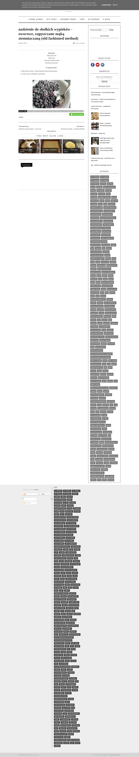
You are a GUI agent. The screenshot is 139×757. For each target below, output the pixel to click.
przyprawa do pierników (98, 401)
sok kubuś (94, 435)
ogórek (114, 364)
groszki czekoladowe (108, 272)
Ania (21, 43)
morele (105, 360)
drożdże (108, 258)
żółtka (104, 480)
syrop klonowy (106, 439)
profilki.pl (36, 489)
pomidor (93, 391)
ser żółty (105, 418)
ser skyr (104, 415)
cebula (100, 204)
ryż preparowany (103, 408)
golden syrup (101, 265)
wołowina (100, 463)
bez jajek (108, 190)
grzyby (105, 275)
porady (100, 391)
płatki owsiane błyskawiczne (99, 388)
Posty (53, 499)
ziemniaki (104, 469)
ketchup (112, 292)
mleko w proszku (96, 360)
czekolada (106, 252)
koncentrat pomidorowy (98, 299)
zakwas (108, 466)
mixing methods (100, 347)
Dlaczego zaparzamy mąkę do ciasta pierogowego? (107, 140)
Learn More (106, 5)
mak (110, 320)
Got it (115, 5)
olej (106, 367)
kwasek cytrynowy (96, 316)
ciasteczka (112, 204)
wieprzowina (113, 456)
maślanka (110, 330)
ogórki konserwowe (97, 367)
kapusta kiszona (95, 286)
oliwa (110, 367)
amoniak (110, 184)
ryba (115, 405)
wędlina (93, 456)
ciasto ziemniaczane (107, 238)
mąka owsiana (108, 333)
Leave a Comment (80, 43)
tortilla (93, 452)
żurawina (111, 480)
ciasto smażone (95, 235)
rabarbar (93, 405)
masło (104, 330)
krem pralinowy (109, 306)
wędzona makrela (102, 456)
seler (97, 412)
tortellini (111, 449)
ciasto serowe (106, 231)
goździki (93, 269)
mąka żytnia (94, 340)
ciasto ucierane (95, 238)
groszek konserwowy (104, 269)
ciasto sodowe (106, 235)
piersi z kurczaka (103, 377)
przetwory (102, 398)
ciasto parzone (108, 221)
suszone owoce (95, 439)
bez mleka (102, 194)
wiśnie (93, 463)
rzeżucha (112, 408)
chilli (105, 204)
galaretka (113, 262)
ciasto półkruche (67, 111)
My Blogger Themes (115, 755)
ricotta (99, 405)
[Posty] (30, 499)
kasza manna (95, 292)
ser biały (110, 412)
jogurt (92, 282)
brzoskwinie (94, 201)
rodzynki (105, 405)
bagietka (99, 187)
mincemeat (111, 343)
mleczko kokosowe (96, 350)
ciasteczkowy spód (96, 207)
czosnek (107, 255)
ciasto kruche (42, 111)
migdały (103, 343)
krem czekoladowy (110, 303)
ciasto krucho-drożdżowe (54, 111)
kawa (102, 292)
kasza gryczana (111, 289)
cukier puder (105, 245)
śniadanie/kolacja (108, 446)
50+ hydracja (95, 177)
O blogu (106, 19)
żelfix (99, 480)
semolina (103, 412)
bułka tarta (114, 201)
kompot (103, 296)
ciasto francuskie (96, 214)
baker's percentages (109, 187)
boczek (114, 197)
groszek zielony (95, 272)
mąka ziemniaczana (78, 111)
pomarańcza (113, 388)
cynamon (98, 248)
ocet (109, 364)
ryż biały (93, 408)
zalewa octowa (95, 469)
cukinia (113, 245)
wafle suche (107, 452)
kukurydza (94, 313)
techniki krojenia (102, 449)
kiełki (92, 296)
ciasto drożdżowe (32, 111)
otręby (99, 371)
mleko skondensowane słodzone (100, 357)
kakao (98, 282)
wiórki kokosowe (109, 459)
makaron (93, 323)
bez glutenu (100, 190)
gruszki (93, 275)
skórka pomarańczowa (97, 425)
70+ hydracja (95, 180)
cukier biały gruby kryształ (99, 241)
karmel (103, 289)
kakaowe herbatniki (107, 282)
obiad (104, 364)
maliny (100, 323)
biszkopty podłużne (104, 197)
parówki (103, 374)
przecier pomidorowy (97, 395)
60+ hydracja (104, 177)
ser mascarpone (95, 415)
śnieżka (93, 449)
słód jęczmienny (96, 429)
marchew (106, 323)
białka (108, 194)
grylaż (99, 275)
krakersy (100, 303)
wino (92, 459)
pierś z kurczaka (96, 381)
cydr (92, 248)
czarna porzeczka (96, 252)
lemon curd (107, 316)
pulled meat (110, 401)
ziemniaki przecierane (97, 473)
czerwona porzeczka (97, 255)
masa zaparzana (95, 330)
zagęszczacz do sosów (97, 466)
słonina (108, 425)
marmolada (94, 326)
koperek (93, 303)
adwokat (103, 184)
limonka (93, 320)
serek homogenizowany (98, 422)
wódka (106, 463)
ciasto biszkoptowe (96, 211)
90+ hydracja (95, 184)
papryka (105, 371)
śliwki (101, 442)
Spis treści (51, 19)
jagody (111, 279)
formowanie (104, 262)
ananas (93, 187)
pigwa (104, 381)
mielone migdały (105, 340)
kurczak (101, 313)
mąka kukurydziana (97, 333)
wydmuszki (113, 463)
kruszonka (100, 309)
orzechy (93, 371)
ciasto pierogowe (108, 224)
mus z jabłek (112, 360)
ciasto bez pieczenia (110, 207)
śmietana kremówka (111, 442)
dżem (92, 262)
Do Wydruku (93, 19)
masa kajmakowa (104, 326)
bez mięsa (94, 194)
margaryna (114, 323)
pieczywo (94, 377)
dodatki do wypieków (97, 258)
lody (98, 320)
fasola (97, 262)
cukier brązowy (95, 245)
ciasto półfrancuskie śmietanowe (100, 228)
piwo (115, 381)
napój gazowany (96, 364)
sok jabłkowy (107, 432)
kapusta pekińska (107, 286)
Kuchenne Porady (68, 19)
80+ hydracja (104, 180)
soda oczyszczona (96, 432)
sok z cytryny (103, 435)
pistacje (110, 381)
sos (109, 435)
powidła (106, 391)
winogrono (99, 459)
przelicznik (94, 398)
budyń (102, 201)
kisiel (97, 296)
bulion (107, 201)
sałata (92, 412)
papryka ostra (95, 374)
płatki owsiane (95, 384)
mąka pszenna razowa (97, 337)
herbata (110, 275)
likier (114, 316)
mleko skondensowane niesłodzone (101, 354)
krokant (93, 309)
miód (92, 347)
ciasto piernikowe (96, 224)
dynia (114, 258)
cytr (104, 248)
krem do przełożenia (97, 306)
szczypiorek (94, 442)
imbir (100, 279)
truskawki (99, 452)
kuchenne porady (110, 309)
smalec (104, 429)
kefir (106, 292)
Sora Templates (103, 755)
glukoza (93, 265)
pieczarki (110, 374)
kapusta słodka (95, 289)
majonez (104, 320)
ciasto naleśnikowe (96, 221)
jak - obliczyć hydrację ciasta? (101, 165)
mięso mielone (95, 343)
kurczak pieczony (111, 313)
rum (111, 405)
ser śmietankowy (96, 418)
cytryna (109, 248)
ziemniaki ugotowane (97, 476)
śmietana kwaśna (96, 446)
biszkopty (94, 197)
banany (93, 190)
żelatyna (93, 480)
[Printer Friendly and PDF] (76, 114)
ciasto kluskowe (107, 214)
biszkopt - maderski (98, 133)
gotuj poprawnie (112, 265)
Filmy (82, 19)
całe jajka (93, 204)
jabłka (105, 279)
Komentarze (28, 503)
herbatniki (94, 279)
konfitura (109, 299)
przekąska (108, 395)
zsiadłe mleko (109, 476)
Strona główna (36, 19)
